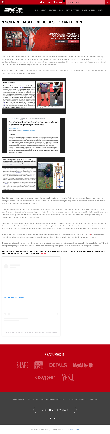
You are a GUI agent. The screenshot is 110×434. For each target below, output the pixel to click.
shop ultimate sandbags (55, 409)
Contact (101, 10)
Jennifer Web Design (71, 429)
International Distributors (77, 399)
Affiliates (93, 399)
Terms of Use (33, 399)
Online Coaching (88, 10)
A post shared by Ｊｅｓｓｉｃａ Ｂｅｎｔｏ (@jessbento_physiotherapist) (31, 332)
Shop (36, 10)
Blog (61, 10)
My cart (60, 1)
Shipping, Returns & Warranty (52, 399)
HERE (44, 253)
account (46, 2)
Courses (52, 10)
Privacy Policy (18, 399)
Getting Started (72, 10)
